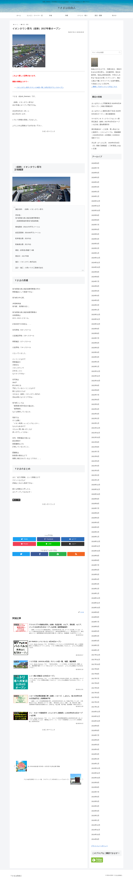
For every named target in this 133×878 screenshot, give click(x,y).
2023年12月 (95, 314)
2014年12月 (95, 825)
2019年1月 (95, 593)
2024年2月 (95, 305)
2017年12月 (95, 655)
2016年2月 (95, 759)
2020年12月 (95, 485)
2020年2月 (95, 532)
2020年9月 (95, 499)
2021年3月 (95, 470)
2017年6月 (95, 683)
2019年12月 (95, 541)
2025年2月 (95, 248)
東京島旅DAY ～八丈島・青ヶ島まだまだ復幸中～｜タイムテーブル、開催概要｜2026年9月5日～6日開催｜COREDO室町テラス (106, 133)
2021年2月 (95, 475)
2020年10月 (95, 494)
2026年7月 (95, 168)
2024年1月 (95, 310)
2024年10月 (95, 267)
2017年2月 (95, 702)
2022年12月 (95, 371)
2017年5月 (95, 688)
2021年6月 (95, 456)
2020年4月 (95, 522)
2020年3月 (95, 527)
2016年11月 (95, 716)
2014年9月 (95, 839)
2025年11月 (95, 206)
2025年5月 (95, 234)
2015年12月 (95, 768)
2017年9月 (95, 669)
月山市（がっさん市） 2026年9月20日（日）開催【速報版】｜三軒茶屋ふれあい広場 (106, 146)
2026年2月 (95, 192)
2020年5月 (95, 518)
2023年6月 (95, 343)
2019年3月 (95, 584)
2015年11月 (95, 773)
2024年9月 (95, 272)
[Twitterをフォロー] (21, 554)
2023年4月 (95, 352)
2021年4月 (95, 466)
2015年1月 (95, 820)
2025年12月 (95, 201)
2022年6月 (95, 400)
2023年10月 (95, 324)
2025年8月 (95, 220)
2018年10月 (95, 607)
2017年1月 (95, 707)
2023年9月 (95, 329)
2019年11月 (95, 546)
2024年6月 (95, 286)
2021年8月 (95, 447)
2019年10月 (95, 551)
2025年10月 (95, 210)
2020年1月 (95, 537)
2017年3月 (95, 697)
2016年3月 (95, 754)
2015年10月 (95, 778)
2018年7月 (95, 622)
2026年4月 (95, 182)
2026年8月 (95, 163)
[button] (119, 52)
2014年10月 (95, 834)
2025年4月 (95, 239)
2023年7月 (95, 338)
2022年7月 (95, 395)
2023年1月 (95, 366)
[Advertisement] (48, 145)
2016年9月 (95, 726)
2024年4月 (95, 295)
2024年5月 (95, 291)
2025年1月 (95, 253)
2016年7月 (95, 735)
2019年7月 (95, 565)
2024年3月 (95, 300)
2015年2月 (95, 815)
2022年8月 (95, 390)
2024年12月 (95, 258)
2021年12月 (95, 428)
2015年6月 (95, 797)
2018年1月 (95, 650)
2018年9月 (95, 612)
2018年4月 (95, 636)
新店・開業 (17, 499)
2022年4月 (95, 409)
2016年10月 (95, 721)
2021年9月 (95, 442)
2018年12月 (95, 598)
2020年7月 (95, 508)
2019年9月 (95, 556)
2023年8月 (95, 333)
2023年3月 (95, 357)
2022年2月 (95, 418)
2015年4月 (95, 806)
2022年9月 (95, 385)
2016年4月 (95, 749)
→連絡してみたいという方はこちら (104, 87)
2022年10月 (95, 381)
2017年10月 (95, 664)
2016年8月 (95, 730)
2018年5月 (95, 631)
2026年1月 (95, 196)
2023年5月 (95, 348)
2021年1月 (95, 480)
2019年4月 (95, 579)
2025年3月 (95, 244)
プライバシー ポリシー (99, 846)
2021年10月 (95, 437)
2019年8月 (95, 560)
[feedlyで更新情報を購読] (57, 554)
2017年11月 (95, 659)
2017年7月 (95, 678)
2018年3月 (95, 641)
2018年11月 (95, 603)
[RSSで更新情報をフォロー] (76, 554)
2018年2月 (95, 645)
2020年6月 (95, 513)
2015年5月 (95, 801)
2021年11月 (95, 433)
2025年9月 (95, 215)
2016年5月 (95, 745)
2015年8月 (95, 787)
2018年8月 (95, 617)
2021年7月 (95, 451)
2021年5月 (95, 461)
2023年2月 (95, 362)
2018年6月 (95, 626)
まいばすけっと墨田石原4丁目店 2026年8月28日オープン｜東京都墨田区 (106, 112)
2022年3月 (95, 414)
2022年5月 (95, 404)
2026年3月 (95, 187)
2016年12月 (95, 712)
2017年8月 (95, 674)
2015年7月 (95, 792)
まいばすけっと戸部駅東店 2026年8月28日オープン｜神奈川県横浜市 (106, 104)
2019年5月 (95, 574)
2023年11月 (95, 319)
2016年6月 (95, 740)
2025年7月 (95, 225)
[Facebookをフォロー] (39, 554)
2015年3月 (95, 811)
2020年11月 (95, 489)
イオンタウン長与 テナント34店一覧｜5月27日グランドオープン (40, 87)
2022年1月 (95, 423)
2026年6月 (95, 173)
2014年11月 (95, 830)
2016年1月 (95, 763)
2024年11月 (95, 262)
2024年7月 (95, 281)
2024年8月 (95, 277)
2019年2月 (95, 589)
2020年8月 (95, 503)
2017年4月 (95, 693)
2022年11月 (95, 376)
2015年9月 (95, 782)
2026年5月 (95, 177)
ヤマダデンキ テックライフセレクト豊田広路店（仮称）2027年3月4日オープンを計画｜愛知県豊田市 (105, 121)
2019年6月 (95, 570)
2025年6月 (95, 229)
